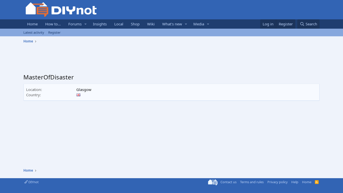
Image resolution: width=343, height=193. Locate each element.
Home (32, 23)
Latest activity (33, 32)
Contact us (228, 182)
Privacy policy (277, 182)
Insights (100, 23)
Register (54, 32)
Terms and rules (252, 182)
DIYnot (33, 182)
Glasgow (83, 89)
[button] (85, 24)
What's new (172, 23)
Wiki (151, 23)
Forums (75, 23)
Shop (135, 23)
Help (294, 182)
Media (198, 23)
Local (118, 23)
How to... (53, 23)
